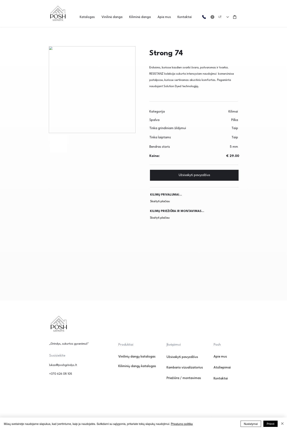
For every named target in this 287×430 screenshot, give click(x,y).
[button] (89, 17)
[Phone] (204, 17)
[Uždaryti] (282, 424)
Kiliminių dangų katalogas (132, 366)
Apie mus (220, 356)
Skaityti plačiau (160, 201)
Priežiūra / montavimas (184, 378)
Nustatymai (251, 424)
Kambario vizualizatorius (185, 367)
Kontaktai (221, 378)
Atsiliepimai (222, 367)
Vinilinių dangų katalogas (132, 356)
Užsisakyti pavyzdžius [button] (182, 357)
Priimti (270, 424)
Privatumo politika (182, 424)
